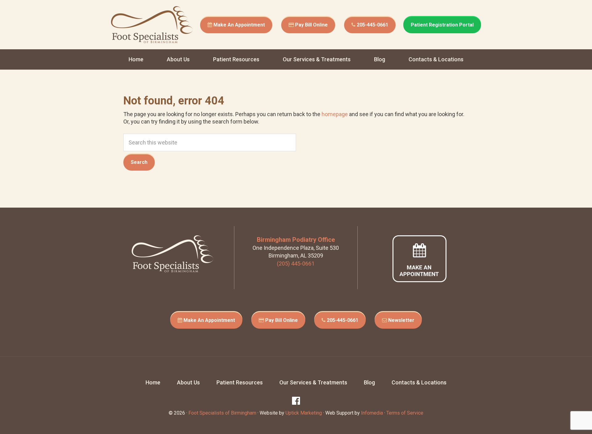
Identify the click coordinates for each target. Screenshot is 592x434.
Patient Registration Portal (442, 25)
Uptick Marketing (304, 413)
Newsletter (400, 320)
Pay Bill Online (311, 25)
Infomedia (372, 413)
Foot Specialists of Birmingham (152, 24)
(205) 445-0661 (295, 263)
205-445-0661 (372, 25)
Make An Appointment (238, 25)
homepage (335, 114)
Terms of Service (404, 413)
